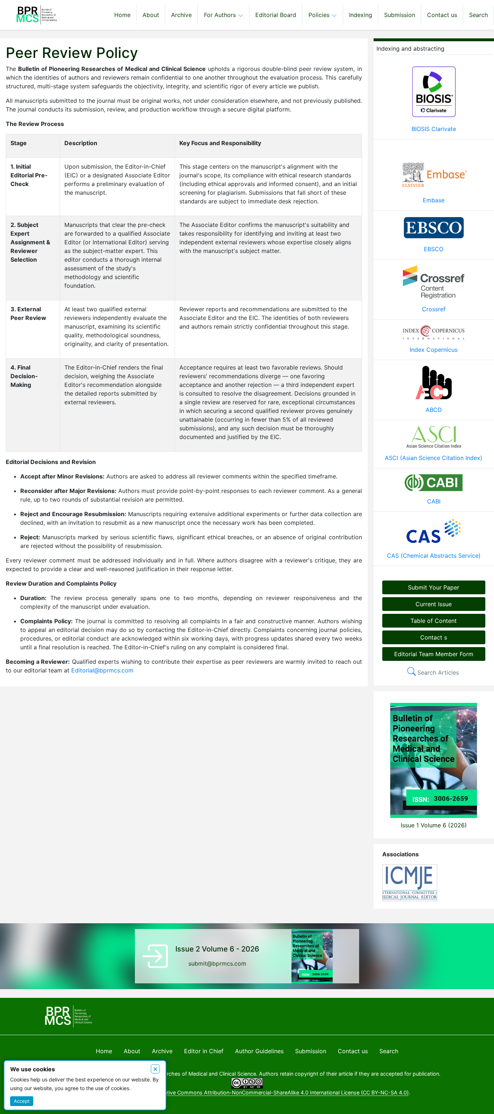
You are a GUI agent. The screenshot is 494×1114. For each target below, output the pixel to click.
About (150, 14)
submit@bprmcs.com (217, 963)
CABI (433, 501)
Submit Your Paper (433, 587)
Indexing (360, 14)
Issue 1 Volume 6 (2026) (434, 825)
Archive (181, 14)
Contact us (442, 14)
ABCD (434, 409)
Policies (319, 14)
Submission (399, 14)
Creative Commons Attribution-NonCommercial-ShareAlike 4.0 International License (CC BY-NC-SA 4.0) (282, 1092)
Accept (22, 1101)
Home (122, 14)
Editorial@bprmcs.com (102, 670)
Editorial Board (275, 14)
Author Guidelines (259, 1051)
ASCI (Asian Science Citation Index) (433, 457)
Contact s (433, 637)
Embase (433, 200)
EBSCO (433, 249)
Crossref (434, 309)
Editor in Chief (203, 1051)
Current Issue (434, 604)
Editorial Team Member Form (433, 654)
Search (478, 14)
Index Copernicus (433, 349)
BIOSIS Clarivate (434, 128)
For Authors (221, 14)
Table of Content (433, 620)
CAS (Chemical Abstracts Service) (434, 555)
